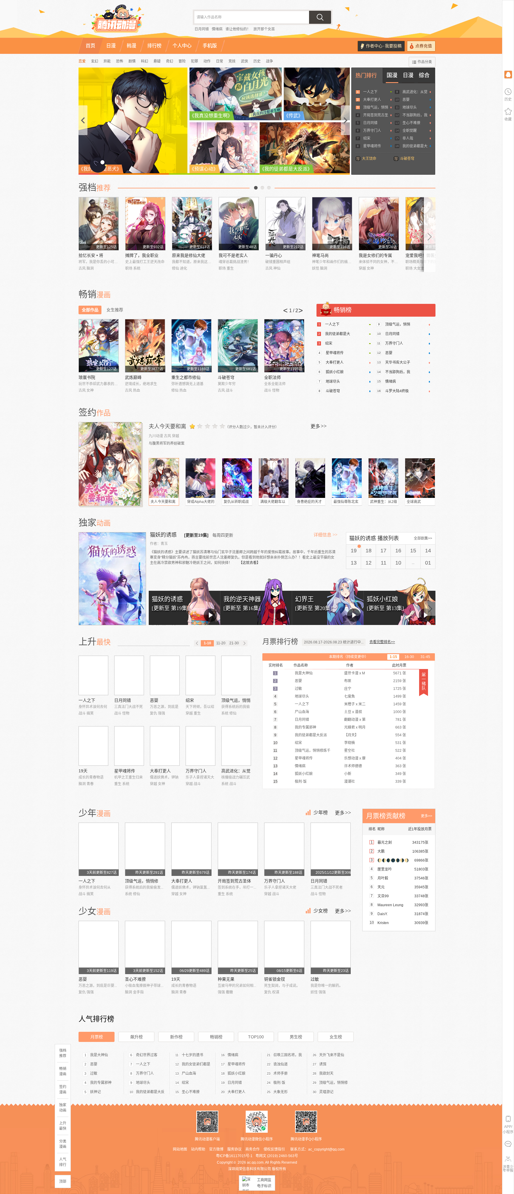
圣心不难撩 (411, 123)
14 (428, 551)
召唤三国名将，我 (287, 1055)
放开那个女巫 (264, 29)
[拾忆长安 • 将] (99, 223)
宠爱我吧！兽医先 (422, 255)
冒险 (182, 61)
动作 (207, 61)
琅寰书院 (87, 377)
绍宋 (366, 138)
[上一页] (197, 643)
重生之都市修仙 (185, 377)
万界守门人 (372, 131)
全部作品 (90, 309)
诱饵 (322, 1064)
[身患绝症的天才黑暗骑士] (310, 478)
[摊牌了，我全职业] (145, 223)
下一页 (269, 188)
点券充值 (423, 46)
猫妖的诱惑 (164, 535)
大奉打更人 (372, 100)
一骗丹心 (273, 255)
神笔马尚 (320, 255)
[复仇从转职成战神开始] (237, 478)
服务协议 (234, 1149)
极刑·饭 (279, 1083)
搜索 (320, 17)
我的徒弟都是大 (414, 146)
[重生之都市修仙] (191, 345)
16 (398, 551)
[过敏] (331, 947)
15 (413, 551)
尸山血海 (189, 1073)
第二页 (262, 188)
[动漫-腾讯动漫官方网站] (129, 20)
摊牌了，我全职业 (142, 255)
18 (369, 551)
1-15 (393, 657)
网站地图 (180, 1149)
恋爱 (82, 61)
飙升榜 (136, 1036)
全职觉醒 (409, 131)
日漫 (408, 75)
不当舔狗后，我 (414, 115)
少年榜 (321, 812)
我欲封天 (326, 1073)
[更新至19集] (196, 535)
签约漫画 (62, 1089)
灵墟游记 (326, 1092)
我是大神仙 (99, 1055)
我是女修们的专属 (375, 255)
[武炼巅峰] (145, 345)
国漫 (392, 75)
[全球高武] (420, 478)
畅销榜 (216, 1036)
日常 (219, 61)
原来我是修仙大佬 (188, 255)
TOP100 (256, 1036)
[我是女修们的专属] (379, 223)
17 (383, 551)
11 (383, 563)
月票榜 (96, 1036)
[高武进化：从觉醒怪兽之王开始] (236, 746)
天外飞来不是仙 (331, 1055)
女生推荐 (114, 309)
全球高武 (414, 502)
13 (354, 563)
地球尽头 (409, 107)
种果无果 (226, 979)
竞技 (232, 61)
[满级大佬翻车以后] (274, 478)
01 (428, 563)
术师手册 (280, 1073)
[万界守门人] (200, 746)
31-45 (425, 657)
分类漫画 (62, 1144)
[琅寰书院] (99, 345)
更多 (319, 426)
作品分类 (425, 62)
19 (354, 551)
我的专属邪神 (101, 1083)
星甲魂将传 (372, 146)
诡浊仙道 (280, 1064)
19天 (83, 770)
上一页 (256, 188)
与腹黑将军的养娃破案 (166, 443)
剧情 (132, 61)
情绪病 (217, 29)
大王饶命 (369, 159)
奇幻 (169, 61)
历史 (257, 61)
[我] (508, 74)
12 (369, 563)
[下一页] (244, 643)
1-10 (207, 643)
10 (398, 563)
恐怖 (119, 61)
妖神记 (95, 1092)
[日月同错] (129, 675)
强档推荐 (62, 1053)
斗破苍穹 (407, 159)
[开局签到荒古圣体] (238, 849)
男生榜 (296, 1036)
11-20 (220, 643)
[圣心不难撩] (145, 947)
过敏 (315, 979)
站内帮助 (198, 1149)
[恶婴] (165, 675)
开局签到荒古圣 (375, 115)
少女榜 (321, 910)
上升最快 (62, 1126)
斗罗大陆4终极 (397, 391)
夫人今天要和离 (167, 426)
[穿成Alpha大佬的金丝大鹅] (200, 478)
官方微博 (216, 1149)
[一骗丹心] (285, 223)
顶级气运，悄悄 (375, 107)
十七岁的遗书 (192, 1055)
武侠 (244, 61)
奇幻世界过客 (146, 1055)
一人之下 (370, 92)
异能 (107, 61)
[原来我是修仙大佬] (192, 223)
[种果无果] (238, 947)
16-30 (409, 657)
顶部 (62, 1181)
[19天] (93, 746)
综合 (424, 75)
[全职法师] (284, 345)
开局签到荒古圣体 (234, 881)
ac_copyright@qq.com (326, 1149)
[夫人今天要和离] (111, 464)
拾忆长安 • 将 (91, 255)
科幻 (144, 61)
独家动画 (62, 1107)
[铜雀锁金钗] (284, 947)
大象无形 (280, 1092)
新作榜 (176, 1036)
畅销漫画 (62, 1071)
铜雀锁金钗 (274, 979)
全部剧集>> (423, 538)
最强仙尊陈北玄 (345, 502)
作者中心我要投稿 (384, 46)
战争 (269, 61)
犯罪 (194, 61)
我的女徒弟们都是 (196, 1064)
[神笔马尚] (332, 223)
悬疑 (157, 61)
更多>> (426, 816)
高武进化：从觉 (414, 92)
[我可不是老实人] (239, 223)
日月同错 (202, 29)
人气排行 (62, 1162)
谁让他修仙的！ (237, 29)
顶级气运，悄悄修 (141, 881)
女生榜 (336, 1036)
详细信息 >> (325, 534)
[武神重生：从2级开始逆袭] (383, 478)
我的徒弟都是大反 (150, 1092)
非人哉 (407, 138)
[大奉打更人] (165, 746)
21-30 (234, 643)
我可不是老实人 (233, 255)
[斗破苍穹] (238, 345)
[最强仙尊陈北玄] (347, 478)
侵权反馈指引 (274, 1149)
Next (430, 234)
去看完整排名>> (382, 642)
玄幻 (94, 61)
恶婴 (406, 100)
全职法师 (272, 377)
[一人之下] (93, 675)
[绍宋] (200, 675)
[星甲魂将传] (129, 746)
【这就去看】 (249, 563)
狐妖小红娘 (335, 372)
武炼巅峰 (133, 377)
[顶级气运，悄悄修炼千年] (236, 675)
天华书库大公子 (397, 362)
